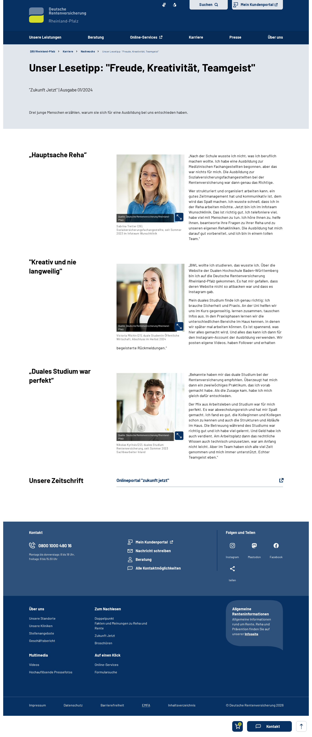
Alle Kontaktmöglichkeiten (158, 568)
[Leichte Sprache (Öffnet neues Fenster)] (175, 4)
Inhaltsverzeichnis (181, 705)
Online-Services (144, 37)
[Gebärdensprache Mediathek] (164, 4)
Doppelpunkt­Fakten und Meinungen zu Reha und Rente (121, 623)
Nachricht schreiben (153, 550)
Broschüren (103, 643)
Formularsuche (106, 672)
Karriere (196, 37)
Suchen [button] (205, 4)
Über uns (275, 37)
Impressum (37, 705)
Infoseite (251, 634)
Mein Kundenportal (257, 4)
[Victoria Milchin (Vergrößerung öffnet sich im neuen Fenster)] (179, 326)
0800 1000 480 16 (55, 545)
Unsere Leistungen (45, 37)
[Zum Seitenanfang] (301, 726)
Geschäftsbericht (42, 641)
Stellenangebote (41, 633)
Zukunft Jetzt (105, 635)
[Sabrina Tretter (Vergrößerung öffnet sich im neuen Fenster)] (179, 217)
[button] (269, 726)
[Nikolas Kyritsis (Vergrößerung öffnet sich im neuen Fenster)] (179, 435)
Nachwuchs (88, 51)
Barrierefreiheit (112, 705)
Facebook (276, 557)
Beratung (96, 37)
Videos (34, 665)
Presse (235, 37)
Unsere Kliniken (41, 626)
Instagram (232, 557)
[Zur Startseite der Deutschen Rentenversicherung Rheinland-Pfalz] (57, 15)
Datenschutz (73, 705)
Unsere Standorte (42, 618)
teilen (232, 580)
